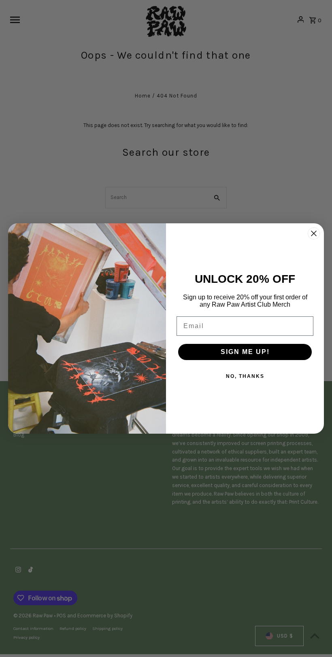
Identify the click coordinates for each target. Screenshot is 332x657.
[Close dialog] (314, 233)
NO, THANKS (245, 376)
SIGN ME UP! (245, 351)
